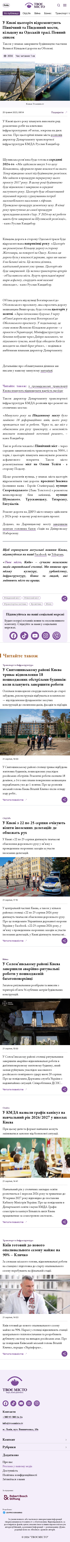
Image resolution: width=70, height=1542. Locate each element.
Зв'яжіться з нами (14, 1479)
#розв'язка (36, 604)
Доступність (10, 1470)
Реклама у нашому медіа (17, 1466)
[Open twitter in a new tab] (56, 636)
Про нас (8, 1462)
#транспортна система (15, 604)
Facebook (41, 554)
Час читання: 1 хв (25, 56)
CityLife (27, 13)
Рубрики (9, 1447)
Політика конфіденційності (20, 1475)
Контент (9, 1439)
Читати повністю (13, 799)
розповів (56, 135)
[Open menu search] (58, 5)
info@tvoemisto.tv (13, 1423)
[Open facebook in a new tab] (13, 636)
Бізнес (47, 13)
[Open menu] (64, 5)
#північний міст (31, 598)
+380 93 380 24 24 (12, 1417)
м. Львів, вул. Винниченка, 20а (20, 1429)
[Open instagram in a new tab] (46, 636)
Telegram (57, 554)
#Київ (48, 604)
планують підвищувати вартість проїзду (37, 390)
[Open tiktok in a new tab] (24, 636)
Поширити (57, 112)
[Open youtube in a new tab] (35, 636)
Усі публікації (11, 13)
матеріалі (46, 370)
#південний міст (12, 598)
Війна (37, 13)
